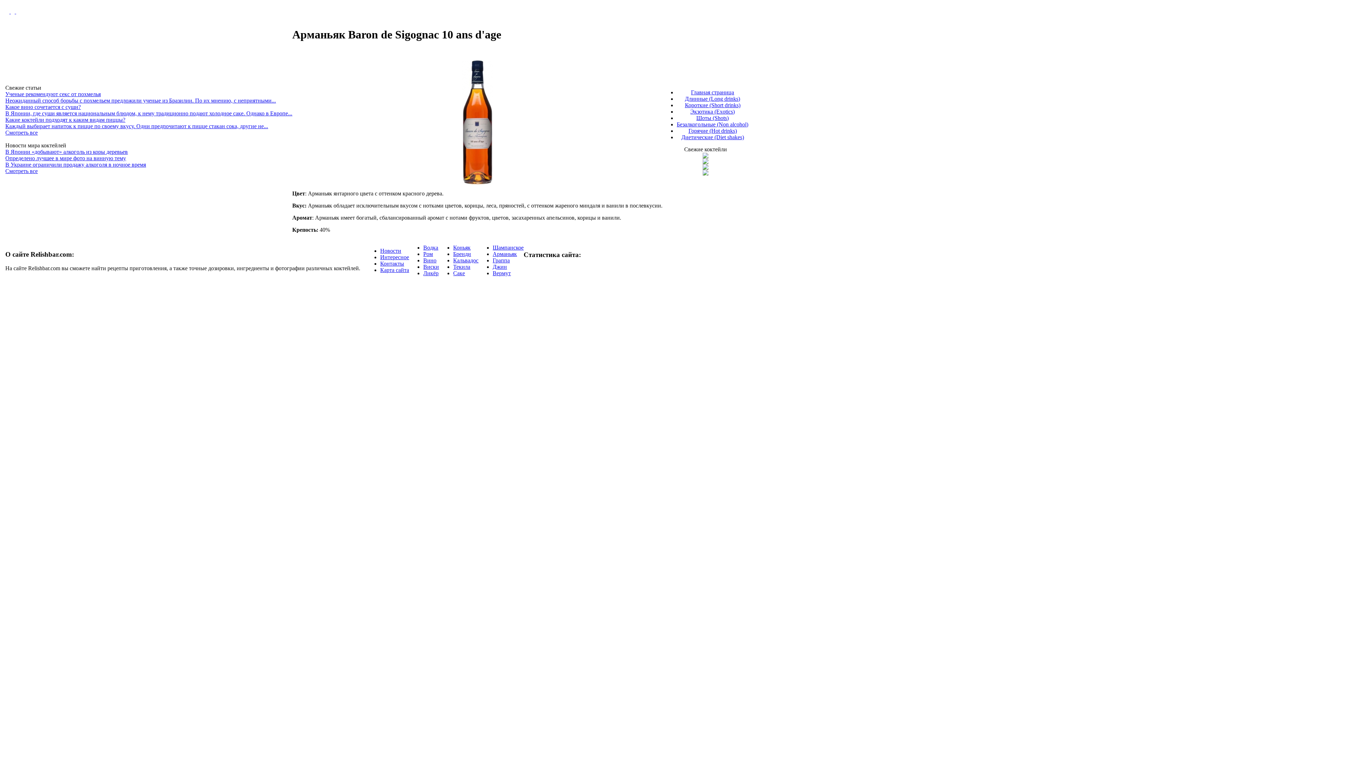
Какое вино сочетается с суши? (43, 107)
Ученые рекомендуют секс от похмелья (53, 94)
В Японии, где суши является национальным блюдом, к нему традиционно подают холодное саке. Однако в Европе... (148, 113)
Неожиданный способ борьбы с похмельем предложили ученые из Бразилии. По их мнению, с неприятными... (140, 101)
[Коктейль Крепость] (705, 168)
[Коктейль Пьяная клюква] (705, 156)
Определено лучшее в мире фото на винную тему (65, 158)
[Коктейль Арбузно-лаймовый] (705, 162)
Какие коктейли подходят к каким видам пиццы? (65, 120)
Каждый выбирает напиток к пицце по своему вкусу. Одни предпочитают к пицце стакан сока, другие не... (136, 126)
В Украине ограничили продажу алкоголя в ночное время (75, 165)
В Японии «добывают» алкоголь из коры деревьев (66, 152)
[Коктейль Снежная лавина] (705, 174)
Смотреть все (21, 133)
